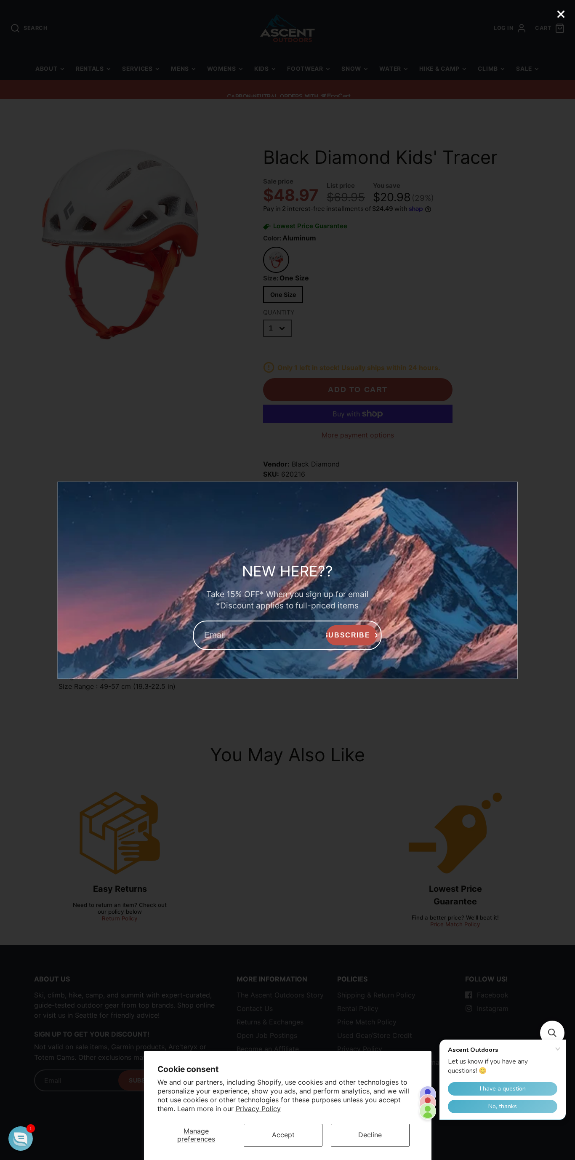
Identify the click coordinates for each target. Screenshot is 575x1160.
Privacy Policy (258, 1108)
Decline (370, 1135)
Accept (283, 1135)
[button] (20, 1138)
